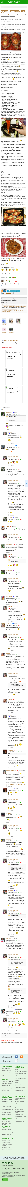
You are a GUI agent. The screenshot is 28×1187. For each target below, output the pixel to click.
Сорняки (17, 1080)
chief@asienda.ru (5, 1173)
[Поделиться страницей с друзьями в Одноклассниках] (2, 290)
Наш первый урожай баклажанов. (9, 309)
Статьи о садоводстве (7, 1072)
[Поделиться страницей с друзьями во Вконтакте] (4, 290)
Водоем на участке (19, 1103)
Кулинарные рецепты (7, 1149)
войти (4, 1042)
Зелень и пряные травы (20, 1073)
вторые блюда (4, 27)
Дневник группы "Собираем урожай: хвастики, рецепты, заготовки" (9, 300)
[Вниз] (26, 486)
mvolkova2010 (9, 813)
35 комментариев (6, 286)
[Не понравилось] (18, 414)
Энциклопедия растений (7, 1081)
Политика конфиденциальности (14, 1169)
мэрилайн (8, 653)
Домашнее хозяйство (8, 1138)
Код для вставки (7, 293)
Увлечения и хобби (6, 1147)
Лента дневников (6, 1068)
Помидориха (10, 750)
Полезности (5, 1079)
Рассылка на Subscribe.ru (16, 1060)
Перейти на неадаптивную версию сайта (14, 7)
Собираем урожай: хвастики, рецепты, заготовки (13, 15)
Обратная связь (6, 1168)
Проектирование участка (20, 1116)
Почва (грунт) (18, 1085)
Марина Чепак (11, 332)
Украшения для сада (19, 1119)
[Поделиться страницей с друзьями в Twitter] (7, 290)
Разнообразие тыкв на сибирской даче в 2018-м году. (14, 306)
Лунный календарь (6, 1085)
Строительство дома (6, 1129)
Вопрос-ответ (5, 1073)
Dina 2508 (8, 467)
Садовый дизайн (19, 1114)
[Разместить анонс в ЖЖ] (17, 290)
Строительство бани (6, 1134)
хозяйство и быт (4, 10)
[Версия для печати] (13, 293)
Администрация (16, 1168)
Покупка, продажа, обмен (8, 1088)
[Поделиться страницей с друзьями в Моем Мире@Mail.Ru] (5, 290)
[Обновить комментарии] (26, 483)
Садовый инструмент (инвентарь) (7, 1124)
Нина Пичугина (15, 1172)
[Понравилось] (19, 414)
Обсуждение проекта (19, 1158)
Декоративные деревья (7, 1099)
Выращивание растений (20, 1076)
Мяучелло (10, 14)
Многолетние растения (7, 1104)
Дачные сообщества (6, 1070)
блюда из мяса (16, 11)
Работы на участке (6, 1140)
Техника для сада (6, 1121)
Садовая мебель (19, 1118)
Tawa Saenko (9, 623)
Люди (3, 1075)
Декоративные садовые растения (7, 1097)
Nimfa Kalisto (8, 938)
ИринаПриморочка (10, 1009)
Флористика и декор (6, 1114)
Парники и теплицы (19, 1090)
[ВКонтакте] (16, 1056)
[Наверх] (26, 481)
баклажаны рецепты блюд (10, 29)
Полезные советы (6, 1090)
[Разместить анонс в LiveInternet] (11, 290)
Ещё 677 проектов (7, 347)
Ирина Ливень (9, 570)
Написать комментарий (7, 409)
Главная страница (7, 1066)
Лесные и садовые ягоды (21, 1071)
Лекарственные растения (7, 1087)
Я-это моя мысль (9, 544)
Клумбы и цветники (19, 1101)
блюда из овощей (12, 26)
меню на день (11, 27)
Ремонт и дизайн (5, 1131)
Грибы (16, 1082)
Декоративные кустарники (8, 1101)
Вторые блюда (8, 273)
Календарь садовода (7, 1083)
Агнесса (11, 323)
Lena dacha (8, 839)
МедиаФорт (10, 1165)
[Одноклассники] (21, 1056)
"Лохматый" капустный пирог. (8, 305)
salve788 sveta (9, 596)
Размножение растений (20, 1078)
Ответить (7, 429)
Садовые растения (19, 1075)
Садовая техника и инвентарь (7, 1119)
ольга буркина (9, 412)
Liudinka (7, 526)
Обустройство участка (21, 1096)
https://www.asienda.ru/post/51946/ (16, 784)
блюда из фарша (21, 29)
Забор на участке (19, 1109)
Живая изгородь (18, 1107)
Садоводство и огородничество (19, 1067)
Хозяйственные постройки (8, 1132)
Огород (16, 1069)
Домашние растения (6, 1112)
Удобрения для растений (20, 1084)
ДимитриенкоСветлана (4, 324)
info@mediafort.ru (10, 1176)
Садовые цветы (5, 1103)
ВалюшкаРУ (4, 332)
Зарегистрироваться (7, 1040)
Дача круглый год (6, 1142)
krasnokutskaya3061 (10, 445)
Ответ (10, 753)
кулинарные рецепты (14, 10)
